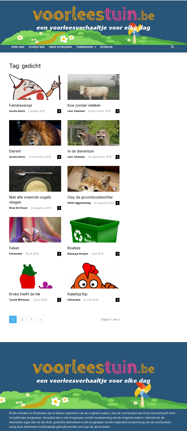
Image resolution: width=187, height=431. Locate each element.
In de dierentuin (81, 151)
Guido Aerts (17, 111)
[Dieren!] (35, 133)
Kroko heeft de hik (24, 294)
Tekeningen (84, 47)
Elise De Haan (18, 207)
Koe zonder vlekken (84, 105)
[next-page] (41, 319)
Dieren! (15, 151)
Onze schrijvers (60, 47)
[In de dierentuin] (93, 133)
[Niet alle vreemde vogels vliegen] (35, 179)
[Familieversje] (35, 87)
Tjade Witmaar (19, 299)
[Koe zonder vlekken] (93, 87)
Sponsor (106, 47)
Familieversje (20, 105)
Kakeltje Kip (77, 294)
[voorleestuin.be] (93, 20)
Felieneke (15, 253)
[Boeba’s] (93, 230)
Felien (14, 248)
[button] (172, 47)
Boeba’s (74, 248)
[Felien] (35, 230)
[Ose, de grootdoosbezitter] (93, 179)
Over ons (17, 47)
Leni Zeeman (76, 111)
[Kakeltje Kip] (93, 276)
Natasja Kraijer (78, 253)
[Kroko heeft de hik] (35, 276)
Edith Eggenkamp (79, 202)
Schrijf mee (37, 47)
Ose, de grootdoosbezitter (90, 197)
